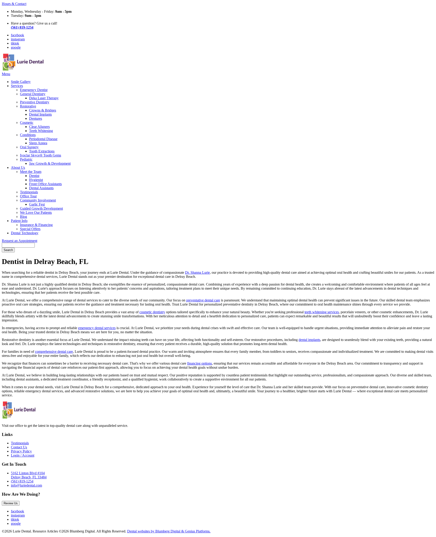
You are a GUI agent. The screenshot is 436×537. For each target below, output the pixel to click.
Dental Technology (24, 233)
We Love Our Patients (36, 212)
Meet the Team (30, 172)
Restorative (28, 106)
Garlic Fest (37, 204)
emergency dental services (97, 328)
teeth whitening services (322, 312)
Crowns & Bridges (42, 110)
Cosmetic (26, 122)
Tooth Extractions (41, 151)
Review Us (11, 503)
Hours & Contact (14, 4)
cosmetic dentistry (152, 312)
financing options (199, 363)
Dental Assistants (41, 188)
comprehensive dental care (54, 351)
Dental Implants (40, 114)
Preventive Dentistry (34, 102)
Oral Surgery (29, 147)
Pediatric (26, 159)
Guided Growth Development (41, 208)
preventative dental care (203, 300)
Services (17, 86)
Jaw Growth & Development (50, 163)
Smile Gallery (21, 82)
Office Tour (28, 196)
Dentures (35, 118)
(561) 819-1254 (22, 481)
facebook (17, 35)
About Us (18, 167)
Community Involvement (38, 200)
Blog (23, 217)
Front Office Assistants (45, 184)
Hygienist (36, 180)
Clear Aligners (39, 127)
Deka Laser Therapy (44, 98)
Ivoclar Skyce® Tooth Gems (40, 155)
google (16, 47)
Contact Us (19, 447)
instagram (18, 39)
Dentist (34, 176)
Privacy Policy (21, 451)
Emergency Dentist (33, 90)
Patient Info (19, 221)
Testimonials (29, 192)
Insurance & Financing (36, 225)
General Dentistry (32, 94)
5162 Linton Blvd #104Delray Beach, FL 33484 (29, 475)
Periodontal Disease (43, 139)
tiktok (15, 43)
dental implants (309, 340)
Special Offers (30, 229)
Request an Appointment (19, 241)
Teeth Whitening (41, 131)
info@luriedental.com (26, 485)
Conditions (28, 135)
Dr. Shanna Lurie (197, 272)
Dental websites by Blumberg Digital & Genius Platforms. (169, 531)
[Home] (23, 70)
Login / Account (22, 455)
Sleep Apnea (38, 143)
